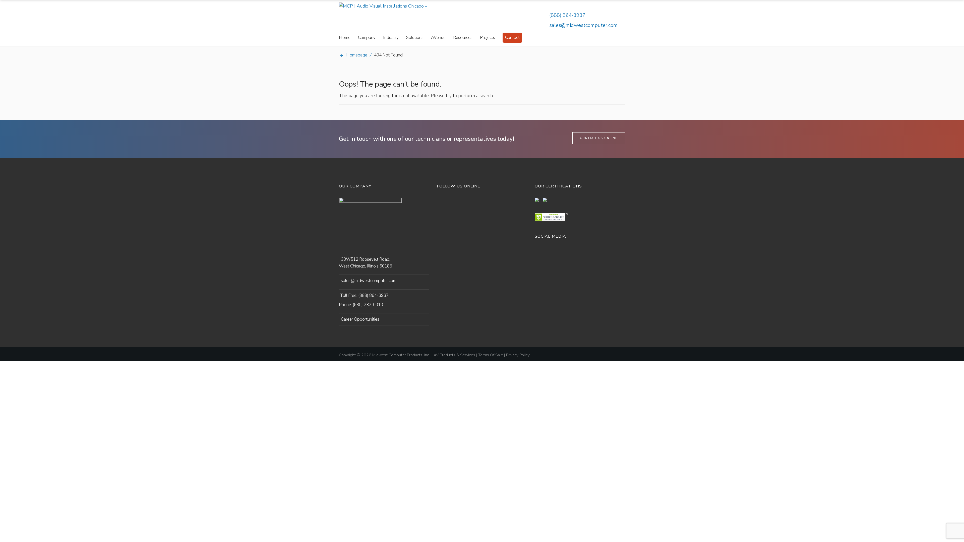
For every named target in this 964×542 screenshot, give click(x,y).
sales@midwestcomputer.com (583, 25)
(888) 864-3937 (567, 15)
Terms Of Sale (490, 355)
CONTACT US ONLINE (599, 138)
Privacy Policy (518, 355)
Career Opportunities (360, 319)
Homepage (356, 55)
